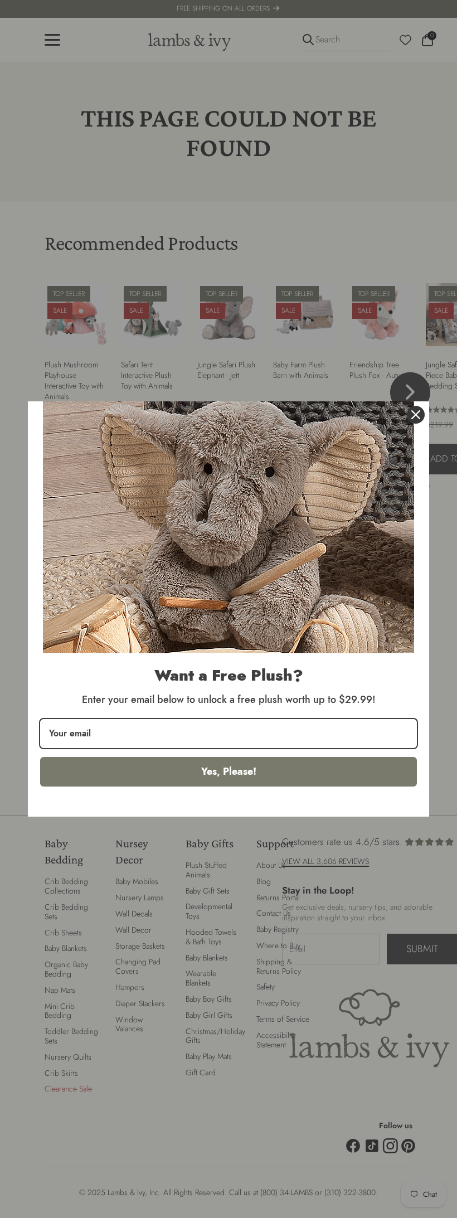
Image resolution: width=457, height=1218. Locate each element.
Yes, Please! (228, 771)
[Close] (415, 414)
